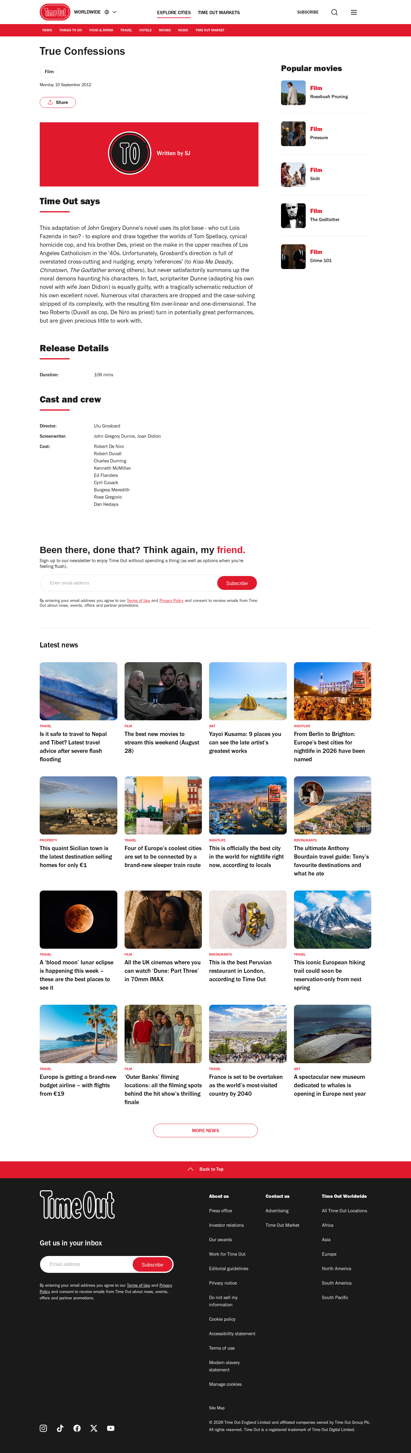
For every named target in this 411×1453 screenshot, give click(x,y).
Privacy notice (223, 1283)
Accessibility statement (232, 1334)
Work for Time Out (227, 1254)
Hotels (145, 31)
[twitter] (93, 1428)
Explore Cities (174, 13)
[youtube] (110, 1428)
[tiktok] (60, 1428)
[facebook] (77, 1428)
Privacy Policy (171, 601)
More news (205, 1131)
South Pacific (335, 1298)
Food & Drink (101, 31)
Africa (327, 1225)
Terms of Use (138, 601)
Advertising (277, 1211)
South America (336, 1283)
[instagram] (43, 1428)
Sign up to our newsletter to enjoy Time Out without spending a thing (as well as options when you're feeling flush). (141, 564)
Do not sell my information (223, 1302)
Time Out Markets (219, 13)
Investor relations (226, 1225)
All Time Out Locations (344, 1211)
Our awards (220, 1240)
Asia (326, 1240)
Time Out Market (210, 31)
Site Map (216, 1409)
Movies (165, 31)
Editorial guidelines (228, 1269)
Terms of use (222, 1348)
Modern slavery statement (224, 1367)
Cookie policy (222, 1319)
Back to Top (211, 1169)
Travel (126, 31)
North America (336, 1269)
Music (183, 31)
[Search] (334, 12)
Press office (220, 1211)
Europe (329, 1254)
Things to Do (70, 31)
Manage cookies (225, 1385)
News (47, 31)
